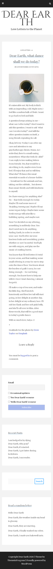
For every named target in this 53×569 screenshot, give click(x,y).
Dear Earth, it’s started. (18, 447)
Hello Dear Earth (16, 513)
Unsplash (22, 333)
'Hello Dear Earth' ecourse (23, 402)
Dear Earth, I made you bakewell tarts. (25, 535)
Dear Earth (26, 19)
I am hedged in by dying (19, 440)
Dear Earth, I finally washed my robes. (25, 530)
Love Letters (25, 50)
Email (11, 382)
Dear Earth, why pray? (18, 444)
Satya (36, 67)
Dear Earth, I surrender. (19, 457)
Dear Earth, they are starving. (22, 526)
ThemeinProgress (16, 560)
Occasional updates (20, 393)
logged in (25, 355)
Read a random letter (20, 505)
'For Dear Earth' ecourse (22, 397)
